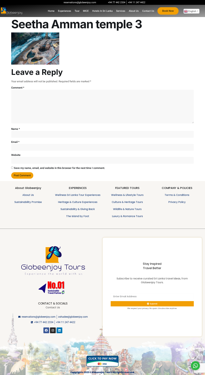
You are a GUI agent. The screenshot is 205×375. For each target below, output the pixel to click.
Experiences (64, 11)
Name (15, 129)
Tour (77, 11)
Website (15, 155)
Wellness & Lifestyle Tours (127, 195)
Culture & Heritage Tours (127, 202)
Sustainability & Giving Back (78, 209)
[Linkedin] (59, 330)
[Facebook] (46, 330)
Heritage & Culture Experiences (77, 202)
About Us (134, 11)
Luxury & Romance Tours (127, 216)
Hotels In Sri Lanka (102, 11)
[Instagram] (53, 330)
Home (51, 11)
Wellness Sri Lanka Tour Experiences (77, 195)
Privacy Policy (177, 202)
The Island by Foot (77, 216)
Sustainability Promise (28, 202)
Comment (17, 88)
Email (15, 142)
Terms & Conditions (177, 195)
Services (120, 11)
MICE (86, 11)
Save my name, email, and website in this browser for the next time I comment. (59, 168)
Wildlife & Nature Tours (127, 209)
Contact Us (148, 11)
